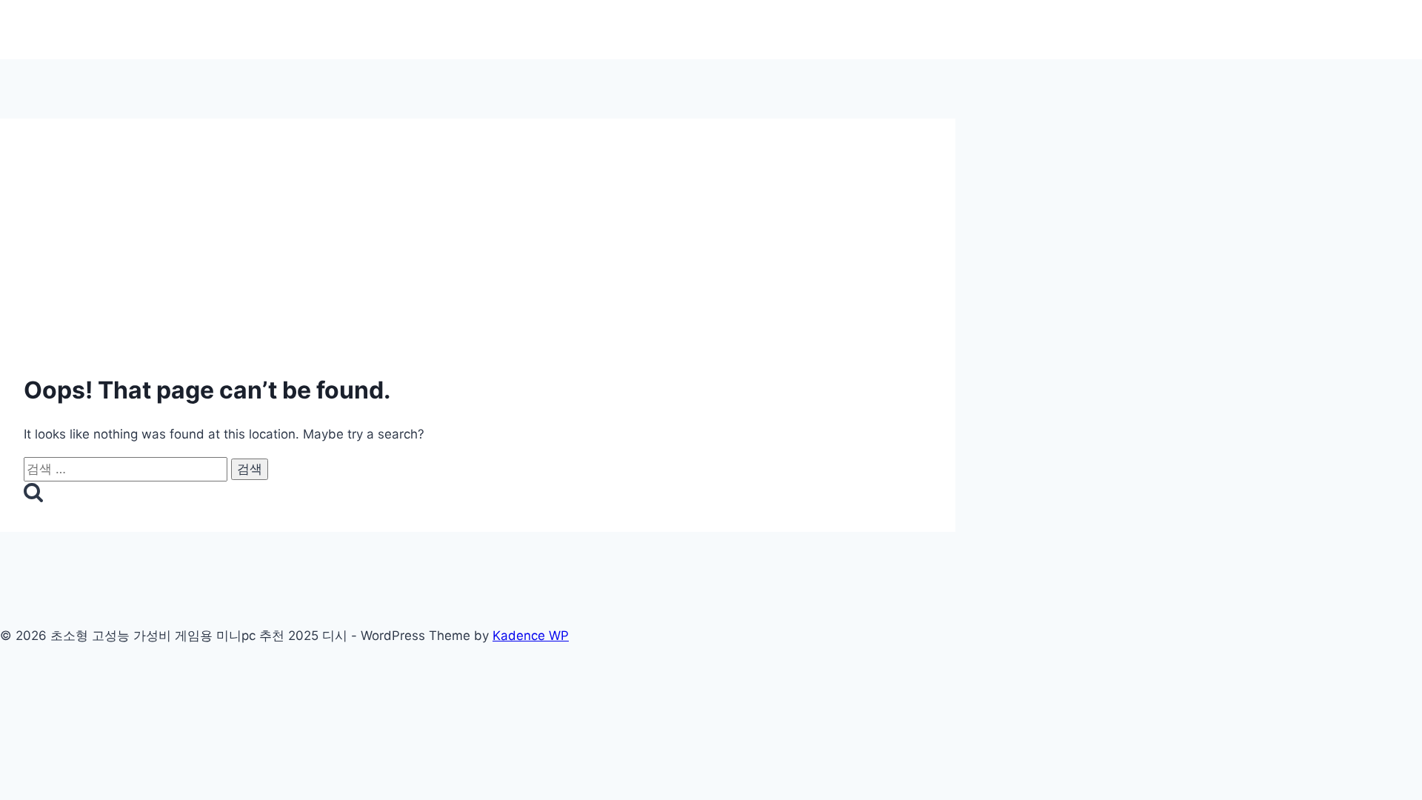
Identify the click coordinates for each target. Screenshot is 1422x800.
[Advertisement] (477, 222)
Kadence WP (531, 635)
